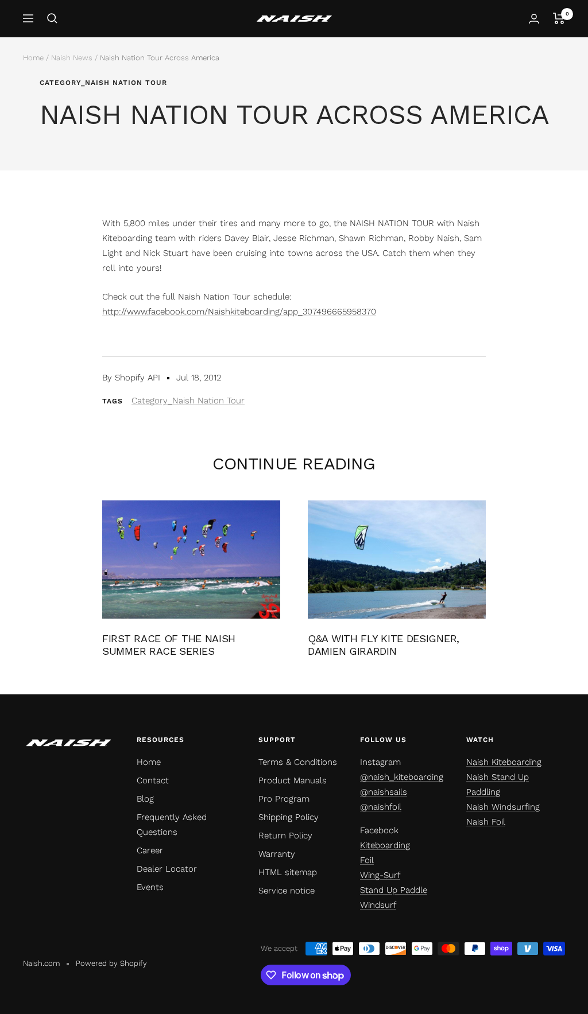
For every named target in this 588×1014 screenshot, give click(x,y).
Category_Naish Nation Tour (103, 83)
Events (150, 887)
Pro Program (284, 799)
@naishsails (383, 792)
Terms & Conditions (297, 762)
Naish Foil (485, 822)
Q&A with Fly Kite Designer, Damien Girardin (383, 644)
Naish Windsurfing (503, 807)
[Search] (52, 18)
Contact (153, 780)
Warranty (276, 854)
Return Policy (285, 835)
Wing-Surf (380, 875)
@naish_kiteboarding (401, 777)
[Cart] (559, 18)
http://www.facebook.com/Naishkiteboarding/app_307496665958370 (239, 311)
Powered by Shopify (111, 963)
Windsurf (378, 905)
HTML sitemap (287, 872)
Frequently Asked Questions (172, 824)
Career (150, 850)
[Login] (534, 19)
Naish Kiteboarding (503, 762)
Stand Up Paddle (393, 890)
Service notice (286, 890)
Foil (367, 860)
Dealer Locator (167, 869)
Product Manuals (292, 780)
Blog (145, 799)
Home (33, 57)
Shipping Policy (288, 817)
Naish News (71, 57)
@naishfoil (380, 807)
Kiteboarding (385, 845)
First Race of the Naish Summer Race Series (168, 644)
